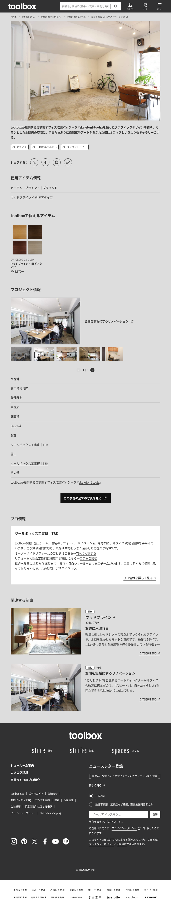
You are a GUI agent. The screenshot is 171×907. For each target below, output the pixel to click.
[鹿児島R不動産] (38, 897)
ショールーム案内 (22, 765)
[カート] (145, 6)
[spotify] (66, 841)
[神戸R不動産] (151, 890)
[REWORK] (151, 897)
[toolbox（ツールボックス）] (22, 6)
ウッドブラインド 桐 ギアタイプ (32, 197)
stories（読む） (28, 16)
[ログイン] (130, 6)
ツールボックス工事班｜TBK (29, 445)
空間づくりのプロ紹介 (25, 780)
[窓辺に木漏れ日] (85, 632)
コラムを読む (88, 558)
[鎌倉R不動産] (76, 890)
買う (90, 611)
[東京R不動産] (20, 890)
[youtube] (55, 841)
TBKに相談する (86, 553)
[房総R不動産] (57, 890)
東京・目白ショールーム (75, 563)
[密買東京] (95, 897)
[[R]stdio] (113, 897)
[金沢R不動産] (95, 890)
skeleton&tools (89, 482)
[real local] (132, 897)
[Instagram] (14, 841)
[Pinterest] (24, 841)
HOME (13, 16)
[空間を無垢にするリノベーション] (45, 321)
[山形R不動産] (38, 890)
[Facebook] (45, 841)
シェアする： (19, 162)
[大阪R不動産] (132, 890)
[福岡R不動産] (20, 897)
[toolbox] (85, 735)
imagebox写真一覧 (76, 16)
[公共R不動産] (76, 897)
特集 (99, 668)
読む (90, 667)
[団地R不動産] (57, 897)
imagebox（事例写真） (51, 16)
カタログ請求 (19, 772)
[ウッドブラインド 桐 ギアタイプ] (27, 239)
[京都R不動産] (113, 890)
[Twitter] (34, 841)
